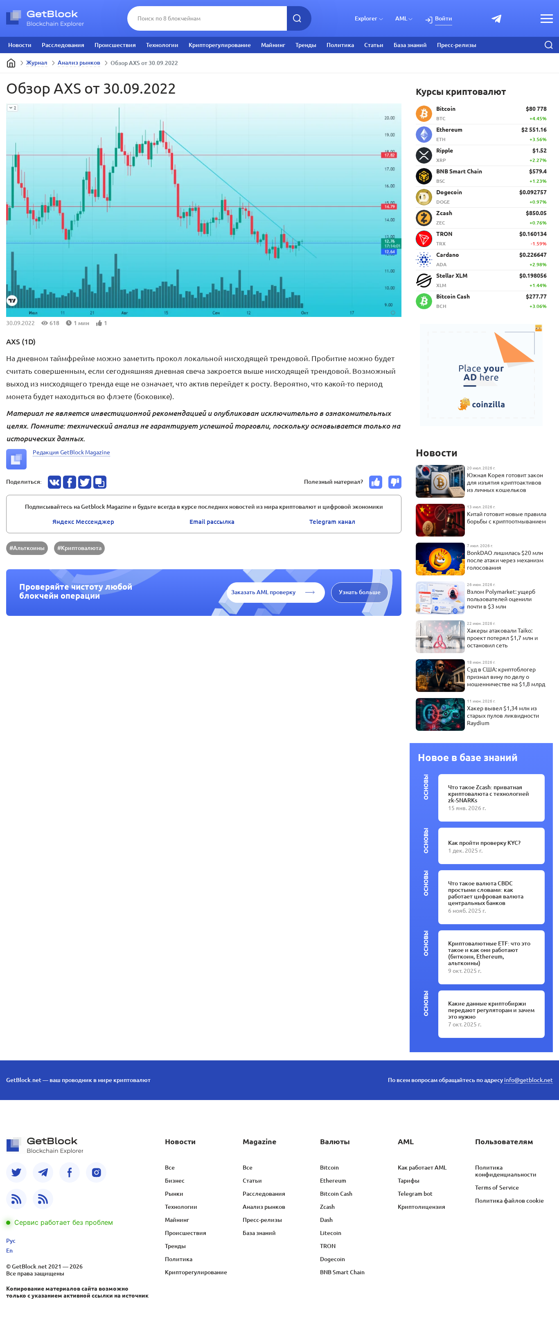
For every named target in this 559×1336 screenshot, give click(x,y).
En (9, 1250)
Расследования (63, 45)
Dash (326, 1220)
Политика (340, 45)
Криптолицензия (421, 1207)
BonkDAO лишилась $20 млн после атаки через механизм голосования (505, 560)
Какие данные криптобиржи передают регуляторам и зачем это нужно (491, 1010)
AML (401, 18)
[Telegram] (43, 1172)
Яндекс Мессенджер (83, 522)
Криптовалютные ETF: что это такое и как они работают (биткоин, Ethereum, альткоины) (489, 953)
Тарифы (408, 1180)
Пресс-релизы (456, 45)
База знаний (410, 45)
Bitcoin (329, 1167)
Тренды (305, 45)
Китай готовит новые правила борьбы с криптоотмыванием (506, 518)
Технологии (162, 45)
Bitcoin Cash (336, 1193)
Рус (11, 1240)
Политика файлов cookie (509, 1200)
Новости (20, 45)
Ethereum (333, 1180)
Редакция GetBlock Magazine (71, 452)
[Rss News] (16, 1199)
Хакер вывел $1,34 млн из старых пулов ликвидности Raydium (503, 715)
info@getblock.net (528, 1080)
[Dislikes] (394, 482)
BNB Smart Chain (342, 1272)
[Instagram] (96, 1172)
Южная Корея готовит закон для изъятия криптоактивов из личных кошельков (505, 482)
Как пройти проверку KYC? (484, 843)
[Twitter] (16, 1172)
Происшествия (115, 45)
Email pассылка (211, 522)
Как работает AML (422, 1167)
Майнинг (273, 45)
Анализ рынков (79, 62)
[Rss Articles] (43, 1199)
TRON (328, 1246)
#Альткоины (27, 548)
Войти (443, 18)
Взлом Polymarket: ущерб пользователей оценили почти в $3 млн (501, 599)
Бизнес (175, 1180)
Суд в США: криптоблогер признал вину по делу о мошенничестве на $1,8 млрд (506, 676)
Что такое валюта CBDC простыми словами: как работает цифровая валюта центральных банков (485, 893)
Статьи (373, 45)
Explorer (366, 18)
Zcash (327, 1207)
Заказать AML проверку (263, 592)
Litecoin (330, 1233)
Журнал (36, 62)
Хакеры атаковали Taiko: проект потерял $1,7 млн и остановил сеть (502, 638)
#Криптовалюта (79, 548)
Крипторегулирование (220, 45)
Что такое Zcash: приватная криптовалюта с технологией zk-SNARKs (488, 794)
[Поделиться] (54, 482)
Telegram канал (332, 522)
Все (170, 1167)
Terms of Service (497, 1187)
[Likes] (375, 482)
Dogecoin (332, 1259)
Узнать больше (360, 592)
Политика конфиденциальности (505, 1171)
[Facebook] (69, 1172)
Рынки (174, 1193)
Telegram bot (415, 1193)
